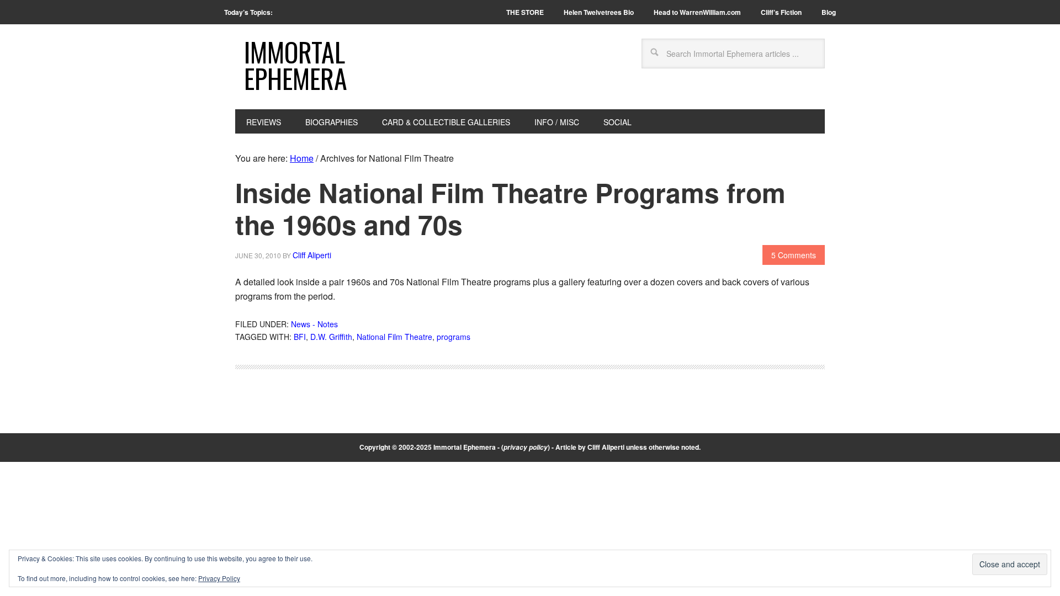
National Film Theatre (394, 336)
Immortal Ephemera (295, 65)
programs (453, 336)
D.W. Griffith (331, 336)
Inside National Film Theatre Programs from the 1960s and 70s (510, 208)
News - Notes (314, 323)
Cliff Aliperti (605, 447)
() (525, 447)
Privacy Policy (219, 578)
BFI (300, 336)
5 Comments (793, 254)
